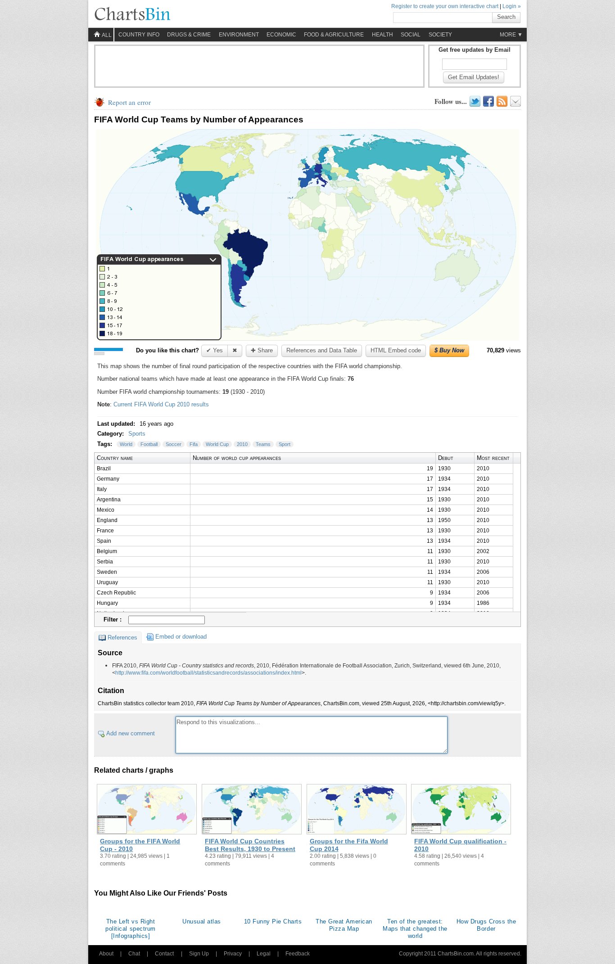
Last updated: (117, 423)
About (106, 953)
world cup (217, 444)
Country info (138, 35)
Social (411, 35)
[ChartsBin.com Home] (132, 14)
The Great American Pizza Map (344, 925)
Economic (281, 35)
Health (382, 35)
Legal (264, 953)
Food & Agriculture (334, 35)
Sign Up (199, 953)
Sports (136, 433)
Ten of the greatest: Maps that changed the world (415, 928)
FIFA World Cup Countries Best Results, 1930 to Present (250, 845)
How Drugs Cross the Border (486, 925)
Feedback (297, 953)
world (126, 444)
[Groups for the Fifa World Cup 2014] (356, 810)
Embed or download (181, 636)
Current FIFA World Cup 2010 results (161, 404)
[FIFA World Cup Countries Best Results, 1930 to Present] (251, 810)
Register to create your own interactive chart (444, 6)
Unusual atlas (201, 921)
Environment (239, 35)
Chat (134, 953)
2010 (242, 444)
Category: (111, 433)
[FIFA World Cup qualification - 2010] (461, 810)
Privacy (233, 953)
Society (440, 35)
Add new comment (130, 733)
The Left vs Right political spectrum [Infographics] (130, 928)
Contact (164, 953)
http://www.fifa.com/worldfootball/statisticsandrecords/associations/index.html (208, 673)
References (122, 637)
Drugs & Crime (189, 35)
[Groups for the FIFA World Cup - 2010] (146, 810)
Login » (511, 6)
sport (284, 444)
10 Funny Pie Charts (273, 921)
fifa (194, 444)
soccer (173, 444)
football (149, 444)
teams (263, 444)
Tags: (105, 444)
